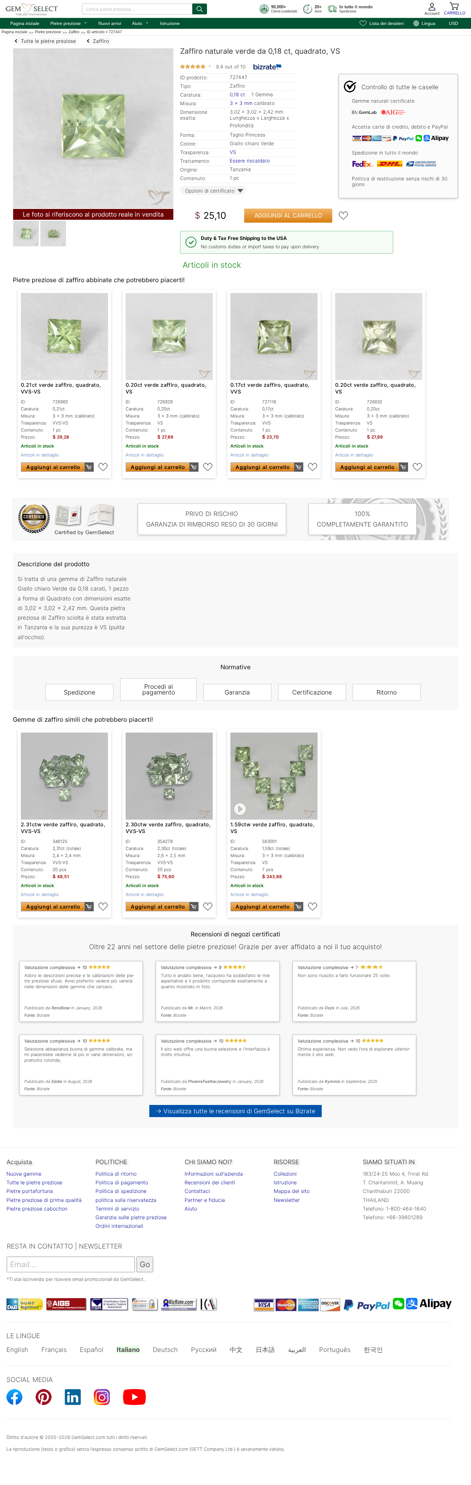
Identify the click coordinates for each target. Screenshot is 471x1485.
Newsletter (287, 1200)
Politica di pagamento (121, 1182)
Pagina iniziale (24, 23)
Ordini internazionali (119, 1226)
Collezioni (285, 1174)
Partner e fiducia (205, 1200)
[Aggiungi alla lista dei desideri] (343, 215)
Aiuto (140, 22)
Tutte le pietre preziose (34, 1182)
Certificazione (312, 692)
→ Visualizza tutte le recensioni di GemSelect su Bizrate (236, 1111)
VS (233, 152)
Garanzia (237, 692)
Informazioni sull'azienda (214, 1174)
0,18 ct (238, 94)
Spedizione (79, 692)
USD (453, 23)
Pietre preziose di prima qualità (44, 1200)
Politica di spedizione (120, 1191)
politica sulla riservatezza (125, 1200)
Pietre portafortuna (29, 1191)
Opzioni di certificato (210, 191)
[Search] (199, 9)
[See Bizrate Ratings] (267, 67)
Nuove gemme (23, 1174)
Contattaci (197, 1191)
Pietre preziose (68, 22)
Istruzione (170, 23)
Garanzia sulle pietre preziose (131, 1217)
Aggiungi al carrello (288, 215)
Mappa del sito (292, 1191)
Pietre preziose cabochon (36, 1208)
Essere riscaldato (250, 161)
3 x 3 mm (241, 103)
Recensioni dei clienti (210, 1182)
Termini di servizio (117, 1208)
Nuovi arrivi (109, 23)
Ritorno (386, 692)
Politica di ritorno (115, 1174)
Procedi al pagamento (158, 689)
